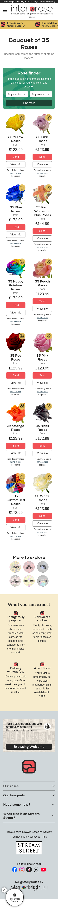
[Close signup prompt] (4, 890)
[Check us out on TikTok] (29, 869)
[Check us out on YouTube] (43, 869)
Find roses (29, 103)
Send (16, 156)
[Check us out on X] (36, 869)
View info (15, 164)
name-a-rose (15, 173)
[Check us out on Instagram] (21, 869)
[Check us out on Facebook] (14, 869)
